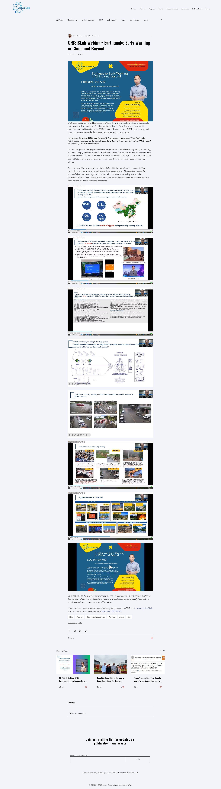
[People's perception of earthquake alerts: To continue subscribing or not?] (148, 664)
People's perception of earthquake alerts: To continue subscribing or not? (147, 680)
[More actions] (151, 35)
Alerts (121, 617)
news (123, 20)
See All (162, 651)
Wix (129, 785)
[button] (162, 20)
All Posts (59, 20)
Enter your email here (78, 755)
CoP (129, 617)
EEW (101, 20)
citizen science (88, 20)
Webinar (80, 617)
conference (134, 20)
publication (111, 20)
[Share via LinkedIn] (80, 631)
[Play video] (110, 567)
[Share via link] (86, 631)
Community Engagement (96, 617)
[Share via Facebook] (69, 631)
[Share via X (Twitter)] (75, 631)
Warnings (112, 617)
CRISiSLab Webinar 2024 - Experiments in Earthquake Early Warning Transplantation (72, 680)
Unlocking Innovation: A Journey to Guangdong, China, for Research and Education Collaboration (110, 680)
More (146, 20)
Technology (73, 20)
